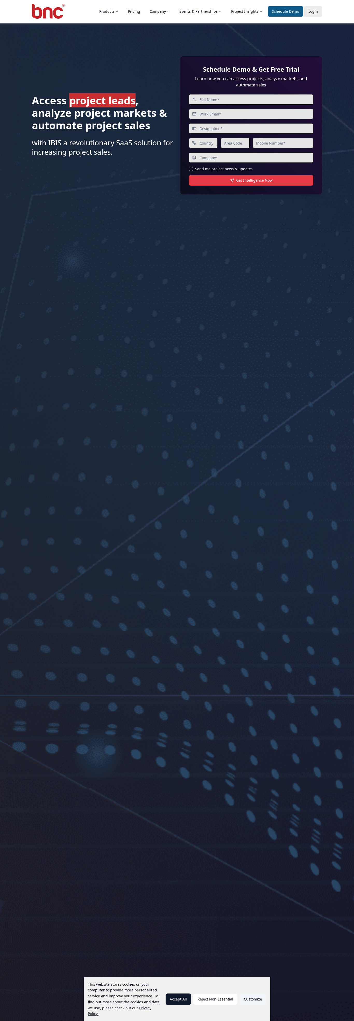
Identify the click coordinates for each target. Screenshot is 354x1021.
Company (158, 11)
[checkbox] (191, 169)
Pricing (134, 11)
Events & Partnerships (198, 11)
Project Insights (244, 11)
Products (107, 11)
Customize (253, 999)
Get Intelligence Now (254, 180)
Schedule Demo (285, 11)
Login (313, 11)
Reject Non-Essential (215, 999)
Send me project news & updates (224, 169)
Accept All (178, 999)
